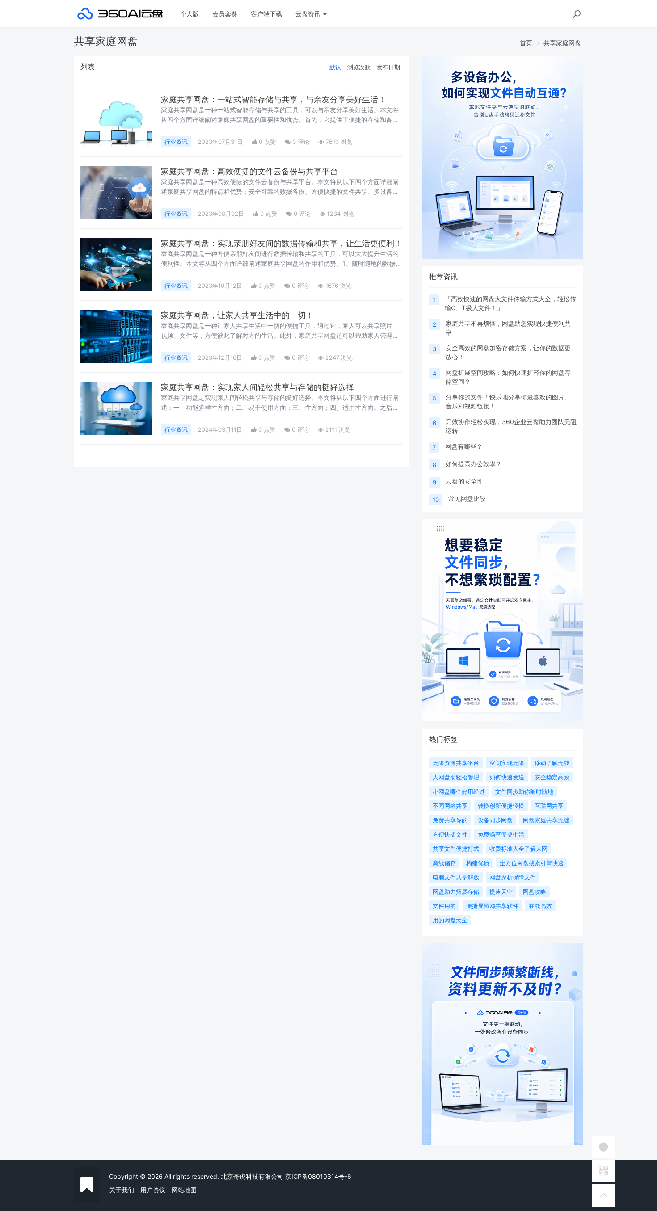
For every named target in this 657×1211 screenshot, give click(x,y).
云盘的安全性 (464, 481)
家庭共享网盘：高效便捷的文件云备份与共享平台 (249, 171)
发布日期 (388, 67)
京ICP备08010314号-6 (318, 1176)
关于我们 (121, 1190)
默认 (335, 67)
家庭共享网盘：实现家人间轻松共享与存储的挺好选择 (257, 387)
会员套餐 (224, 13)
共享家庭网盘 (562, 42)
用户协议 (152, 1190)
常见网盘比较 (467, 498)
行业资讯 (176, 141)
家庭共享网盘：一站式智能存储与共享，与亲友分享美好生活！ (273, 99)
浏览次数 (359, 67)
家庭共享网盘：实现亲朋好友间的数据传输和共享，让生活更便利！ (281, 243)
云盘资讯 (308, 13)
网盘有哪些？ (464, 446)
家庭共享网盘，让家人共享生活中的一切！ (237, 315)
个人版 (189, 13)
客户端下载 (266, 13)
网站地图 (184, 1190)
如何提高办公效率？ (474, 463)
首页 (526, 42)
